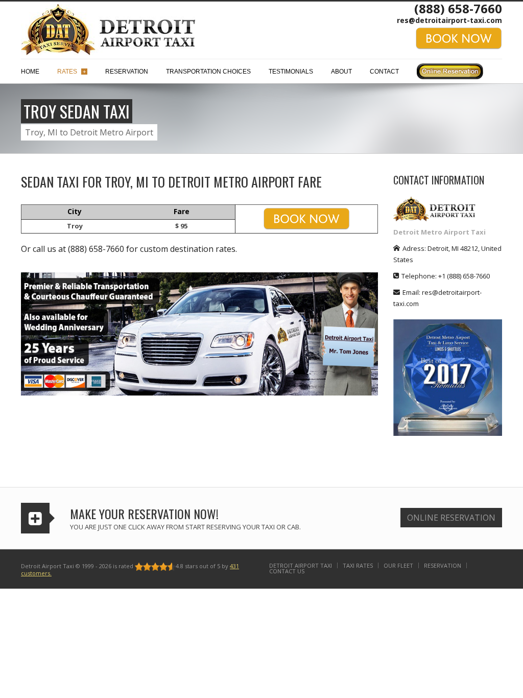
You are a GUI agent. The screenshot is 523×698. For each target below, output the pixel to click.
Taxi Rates (358, 565)
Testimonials (291, 71)
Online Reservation (451, 517)
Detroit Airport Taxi (300, 565)
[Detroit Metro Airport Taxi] (108, 28)
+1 (464, 276)
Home (30, 71)
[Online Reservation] (450, 74)
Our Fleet (398, 565)
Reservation (126, 71)
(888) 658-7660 (458, 8)
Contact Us (286, 571)
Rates (71, 71)
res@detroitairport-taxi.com (449, 20)
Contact (384, 71)
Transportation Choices (208, 71)
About (341, 71)
